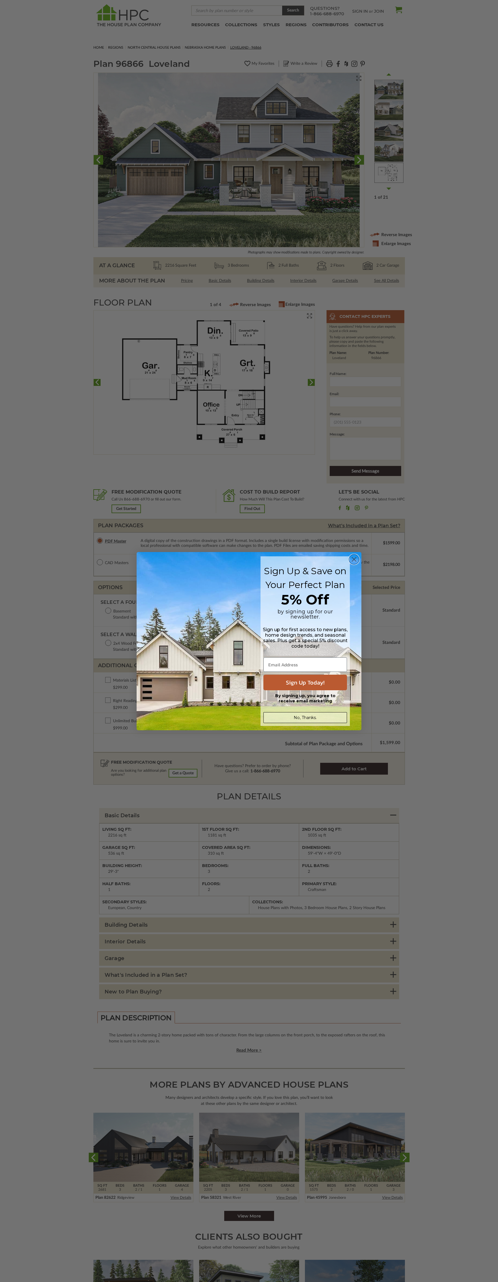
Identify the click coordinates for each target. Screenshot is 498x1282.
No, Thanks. (305, 717)
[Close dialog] (354, 559)
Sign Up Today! (305, 682)
